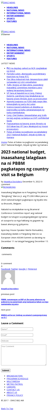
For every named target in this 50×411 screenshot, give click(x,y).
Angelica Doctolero (13, 181)
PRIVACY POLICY (15, 395)
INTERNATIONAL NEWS (18, 12)
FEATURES (12, 21)
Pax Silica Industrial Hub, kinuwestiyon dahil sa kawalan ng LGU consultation (27, 80)
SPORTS (11, 18)
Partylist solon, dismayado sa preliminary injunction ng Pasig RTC (26, 75)
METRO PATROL (15, 384)
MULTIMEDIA (13, 381)
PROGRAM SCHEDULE (17, 378)
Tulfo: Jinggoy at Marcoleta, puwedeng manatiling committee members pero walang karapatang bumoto (25, 87)
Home (4, 142)
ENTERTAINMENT (15, 15)
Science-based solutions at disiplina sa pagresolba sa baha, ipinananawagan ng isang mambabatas (25, 109)
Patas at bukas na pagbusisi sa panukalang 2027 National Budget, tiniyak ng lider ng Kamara (27, 134)
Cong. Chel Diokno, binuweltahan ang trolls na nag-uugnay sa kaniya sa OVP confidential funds (28, 118)
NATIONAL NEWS (15, 10)
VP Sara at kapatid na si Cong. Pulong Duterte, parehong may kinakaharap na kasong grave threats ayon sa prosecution (27, 96)
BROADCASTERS (15, 375)
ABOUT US (12, 392)
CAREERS (11, 386)
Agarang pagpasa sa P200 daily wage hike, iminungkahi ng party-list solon (27, 102)
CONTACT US (13, 389)
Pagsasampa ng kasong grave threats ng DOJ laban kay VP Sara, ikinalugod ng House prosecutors (27, 126)
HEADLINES (12, 7)
